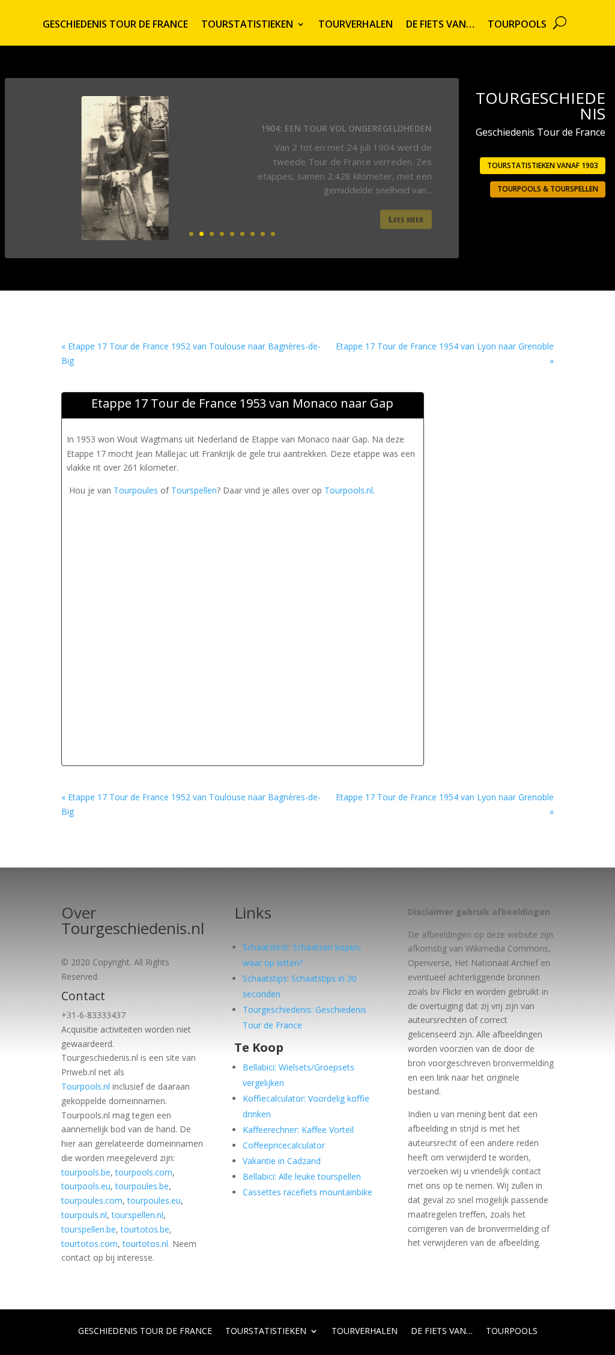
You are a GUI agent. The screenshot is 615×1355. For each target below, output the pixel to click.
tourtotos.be (145, 1229)
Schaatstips (265, 978)
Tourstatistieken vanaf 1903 (542, 165)
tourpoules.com (92, 1200)
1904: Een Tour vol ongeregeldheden (346, 120)
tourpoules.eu (154, 1200)
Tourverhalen (355, 25)
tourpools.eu (86, 1186)
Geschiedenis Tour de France (115, 25)
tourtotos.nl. (146, 1243)
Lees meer (406, 211)
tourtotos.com (89, 1243)
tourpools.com (143, 1172)
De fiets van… (440, 25)
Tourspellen (194, 490)
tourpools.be (86, 1172)
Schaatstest (265, 947)
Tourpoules (136, 490)
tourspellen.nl (137, 1215)
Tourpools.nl (348, 490)
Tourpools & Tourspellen (547, 189)
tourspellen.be (88, 1229)
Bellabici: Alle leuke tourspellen (302, 1176)
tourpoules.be (142, 1186)
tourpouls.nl (84, 1215)
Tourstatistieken (247, 25)
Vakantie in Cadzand (282, 1160)
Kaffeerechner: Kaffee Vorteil (298, 1129)
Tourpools (517, 25)
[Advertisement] (285, 525)
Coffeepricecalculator (284, 1145)
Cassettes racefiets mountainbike (307, 1192)
